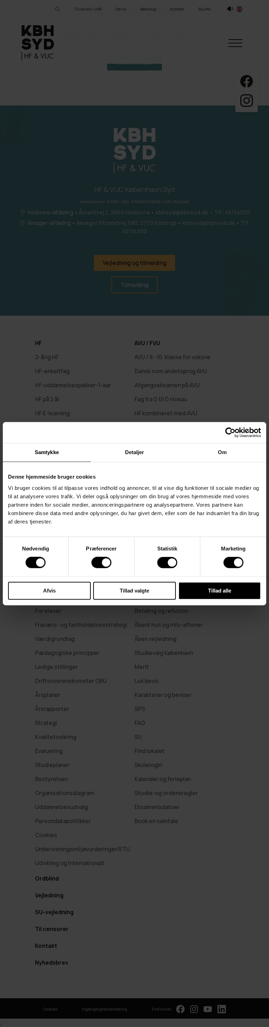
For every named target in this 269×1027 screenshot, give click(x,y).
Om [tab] (222, 452)
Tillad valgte (134, 591)
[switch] (101, 562)
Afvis (49, 591)
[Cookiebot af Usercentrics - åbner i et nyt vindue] (230, 432)
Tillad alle (219, 591)
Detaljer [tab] (134, 452)
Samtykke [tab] (47, 452)
